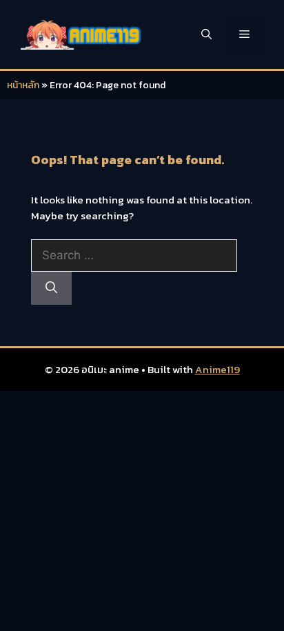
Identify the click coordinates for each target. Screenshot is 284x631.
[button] (206, 34)
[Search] (51, 288)
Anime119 (217, 369)
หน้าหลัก (23, 85)
